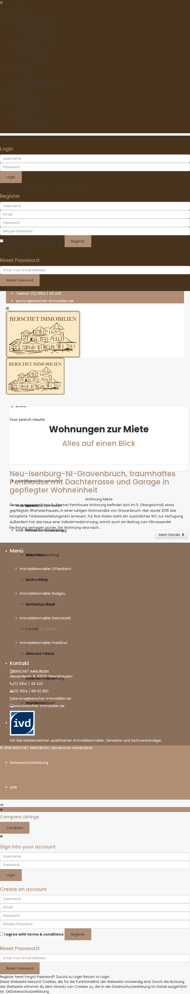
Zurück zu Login (13, 249)
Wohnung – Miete (35, 51)
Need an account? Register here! (28, 185)
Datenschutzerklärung (39, 125)
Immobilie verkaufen (37, 22)
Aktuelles (27, 101)
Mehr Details (170, 534)
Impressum (29, 130)
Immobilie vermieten (38, 27)
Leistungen (19, 71)
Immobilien (19, 17)
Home (15, 7)
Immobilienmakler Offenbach (45, 568)
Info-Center (20, 96)
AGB (13, 787)
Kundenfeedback (34, 111)
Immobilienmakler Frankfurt (44, 642)
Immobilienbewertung (39, 32)
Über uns (17, 12)
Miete (108, 499)
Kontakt (26, 115)
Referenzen (20, 91)
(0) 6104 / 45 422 (28, 683)
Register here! (12, 976)
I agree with (34, 241)
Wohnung (93, 499)
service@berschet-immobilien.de (42, 698)
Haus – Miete (31, 41)
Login (10, 177)
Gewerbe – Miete (34, 61)
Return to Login (13, 288)
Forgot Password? (73, 185)
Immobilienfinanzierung (40, 81)
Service (26, 76)
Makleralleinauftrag (36, 86)
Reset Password (19, 280)
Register (78, 241)
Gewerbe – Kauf (34, 56)
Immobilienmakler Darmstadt (45, 618)
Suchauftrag (31, 106)
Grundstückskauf (34, 66)
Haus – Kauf (30, 37)
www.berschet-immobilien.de (39, 705)
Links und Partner (34, 120)
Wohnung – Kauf (34, 46)
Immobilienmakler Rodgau (42, 593)
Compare (14, 827)
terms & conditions (45, 241)
